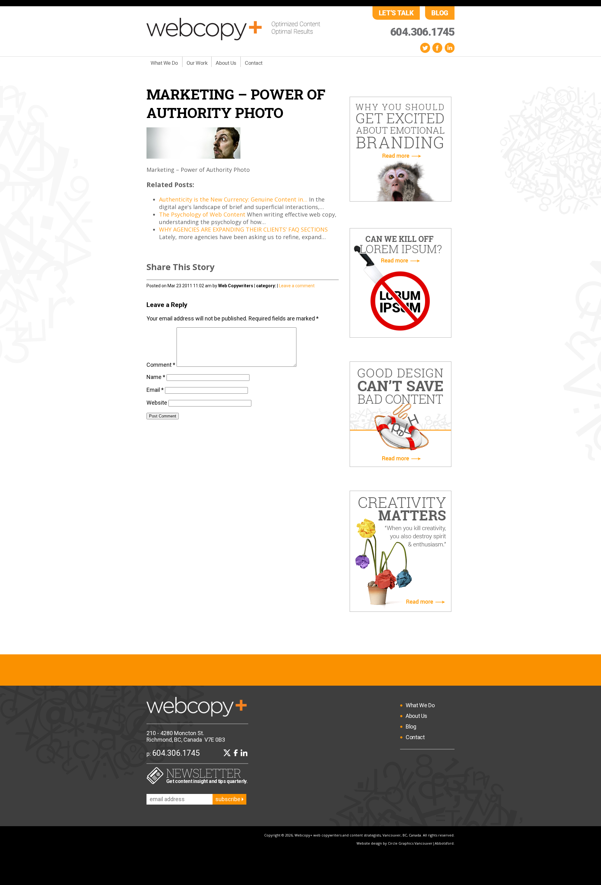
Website (156, 402)
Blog (439, 13)
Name (155, 377)
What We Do (164, 63)
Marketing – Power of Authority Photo (236, 103)
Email (155, 389)
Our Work (197, 63)
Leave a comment (297, 285)
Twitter (425, 48)
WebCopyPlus (233, 29)
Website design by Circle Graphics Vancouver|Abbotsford (405, 843)
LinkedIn (449, 48)
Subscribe (228, 799)
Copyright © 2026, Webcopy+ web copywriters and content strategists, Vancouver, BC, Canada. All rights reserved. (359, 835)
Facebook (437, 48)
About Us (226, 63)
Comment (160, 364)
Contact (254, 63)
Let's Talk (396, 13)
